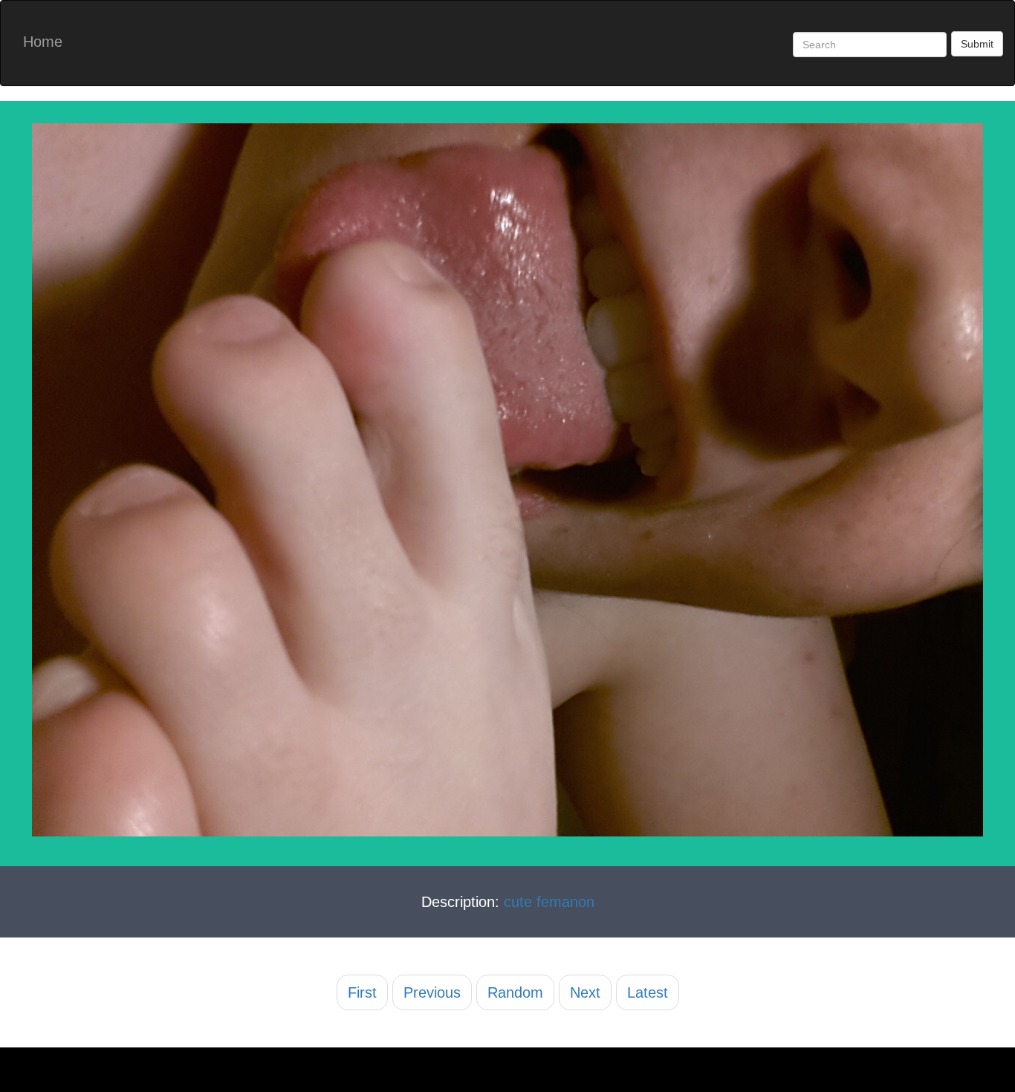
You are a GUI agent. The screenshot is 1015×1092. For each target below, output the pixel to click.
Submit (977, 44)
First (362, 992)
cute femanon (549, 902)
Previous (432, 992)
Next (585, 992)
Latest (647, 992)
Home (42, 41)
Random (515, 992)
